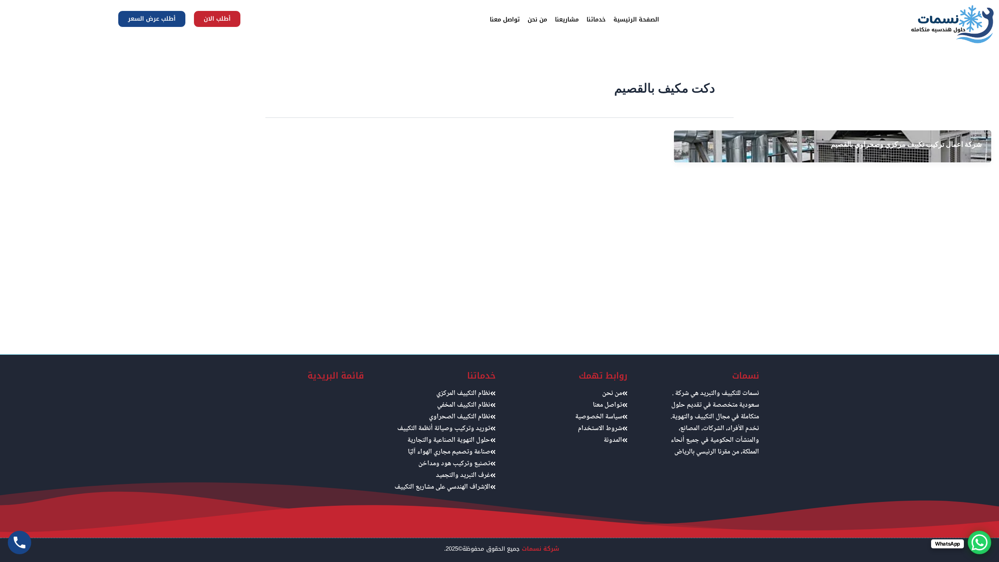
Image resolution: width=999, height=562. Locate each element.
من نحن (537, 19)
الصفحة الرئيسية (636, 19)
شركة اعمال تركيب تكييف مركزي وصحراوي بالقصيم (906, 144)
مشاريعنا (567, 19)
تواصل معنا (505, 19)
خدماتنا (596, 19)
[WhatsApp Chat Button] (979, 542)
